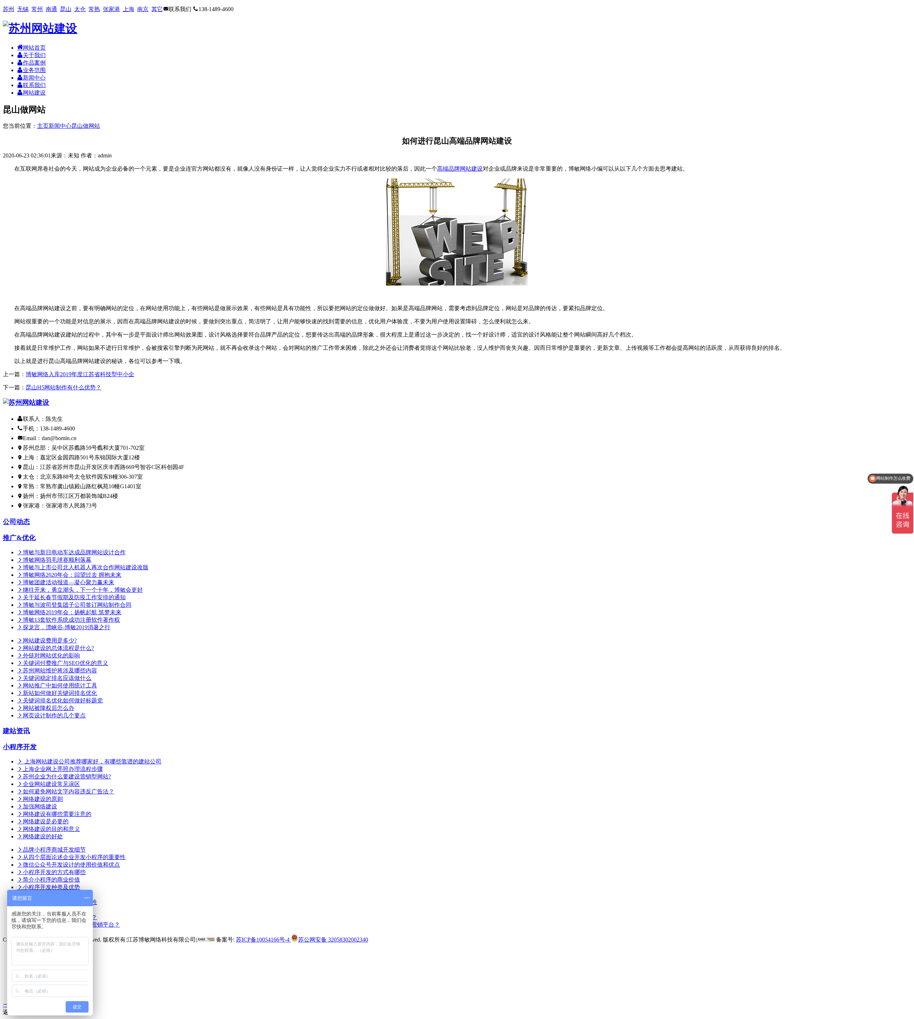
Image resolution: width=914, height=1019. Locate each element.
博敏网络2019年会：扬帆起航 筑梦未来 (72, 612)
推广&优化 (19, 537)
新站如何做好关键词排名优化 (60, 693)
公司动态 (16, 521)
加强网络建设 (40, 806)
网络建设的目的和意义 (51, 829)
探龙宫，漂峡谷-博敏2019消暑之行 (66, 627)
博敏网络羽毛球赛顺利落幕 (57, 560)
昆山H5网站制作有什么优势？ (63, 387)
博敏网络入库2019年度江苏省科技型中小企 (80, 374)
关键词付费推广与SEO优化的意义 (65, 663)
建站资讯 (16, 731)
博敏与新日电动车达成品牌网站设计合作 (74, 552)
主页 (43, 126)
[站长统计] (206, 940)
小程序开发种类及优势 (51, 887)
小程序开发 (20, 747)
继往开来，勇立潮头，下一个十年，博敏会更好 (83, 590)
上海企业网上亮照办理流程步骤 (63, 769)
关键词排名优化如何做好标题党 (63, 700)
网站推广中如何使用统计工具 (60, 685)
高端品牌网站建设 (460, 169)
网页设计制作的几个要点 (54, 715)
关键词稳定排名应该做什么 (57, 678)
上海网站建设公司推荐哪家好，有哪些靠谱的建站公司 (92, 761)
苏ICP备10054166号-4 (263, 940)
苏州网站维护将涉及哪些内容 (60, 670)
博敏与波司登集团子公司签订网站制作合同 (77, 605)
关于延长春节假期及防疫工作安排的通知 (74, 597)
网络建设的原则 (43, 799)
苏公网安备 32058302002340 (333, 940)
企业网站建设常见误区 (51, 784)
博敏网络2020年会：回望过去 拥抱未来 (72, 575)
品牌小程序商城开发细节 (54, 850)
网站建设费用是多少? (50, 640)
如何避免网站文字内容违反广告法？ (68, 791)
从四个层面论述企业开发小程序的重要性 (74, 857)
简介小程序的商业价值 (51, 880)
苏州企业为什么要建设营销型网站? (67, 776)
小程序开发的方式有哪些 (54, 872)
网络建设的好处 (43, 836)
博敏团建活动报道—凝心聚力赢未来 (68, 582)
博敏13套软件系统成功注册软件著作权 (71, 620)
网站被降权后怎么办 (48, 708)
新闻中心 (60, 126)
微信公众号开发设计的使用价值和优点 (71, 865)
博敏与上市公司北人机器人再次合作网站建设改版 (86, 567)
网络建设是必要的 (46, 821)
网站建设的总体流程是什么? (58, 648)
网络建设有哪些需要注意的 (57, 814)
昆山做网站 (85, 126)
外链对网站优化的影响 (51, 655)
